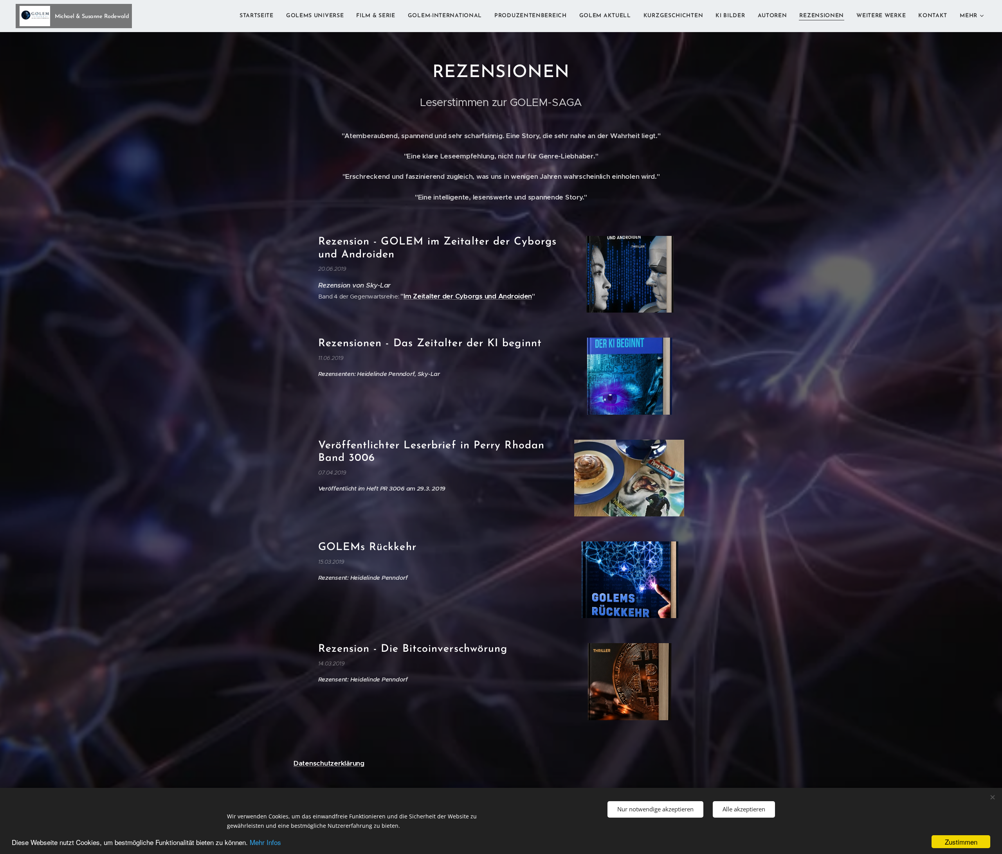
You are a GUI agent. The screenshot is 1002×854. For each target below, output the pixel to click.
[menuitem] (259, 16)
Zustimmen (961, 842)
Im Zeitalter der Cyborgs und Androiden (468, 296)
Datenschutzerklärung (329, 763)
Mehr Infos (265, 842)
